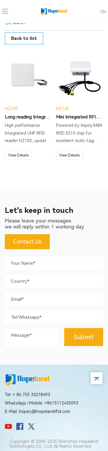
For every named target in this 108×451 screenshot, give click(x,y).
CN (103, 11)
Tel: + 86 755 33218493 (27, 394)
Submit (84, 337)
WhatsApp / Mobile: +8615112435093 (41, 403)
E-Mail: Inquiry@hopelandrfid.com (37, 411)
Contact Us (27, 241)
